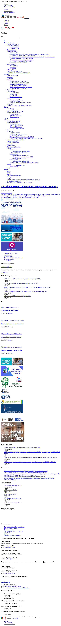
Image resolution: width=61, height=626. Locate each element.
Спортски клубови (15, 101)
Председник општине (13, 44)
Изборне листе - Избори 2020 (21, 161)
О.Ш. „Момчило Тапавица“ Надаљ (19, 82)
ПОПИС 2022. (14, 167)
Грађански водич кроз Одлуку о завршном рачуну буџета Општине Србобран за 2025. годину (31, 457)
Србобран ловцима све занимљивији (11, 350)
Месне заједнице (11, 64)
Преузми (6, 193)
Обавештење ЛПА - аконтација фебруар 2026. (18, 296)
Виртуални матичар (12, 122)
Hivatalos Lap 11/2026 (11, 494)
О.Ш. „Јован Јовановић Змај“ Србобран (21, 87)
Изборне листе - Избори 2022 (21, 155)
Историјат (9, 77)
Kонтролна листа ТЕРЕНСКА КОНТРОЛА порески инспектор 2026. (28, 291)
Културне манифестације (13, 112)
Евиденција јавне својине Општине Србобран (19, 182)
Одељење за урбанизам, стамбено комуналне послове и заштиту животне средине (32, 57)
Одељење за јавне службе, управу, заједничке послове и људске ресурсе (29, 54)
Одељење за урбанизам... (13, 147)
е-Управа (6, 119)
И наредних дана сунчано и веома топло (12, 323)
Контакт (6, 4)
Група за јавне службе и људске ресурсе (24, 55)
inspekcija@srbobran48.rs (11, 559)
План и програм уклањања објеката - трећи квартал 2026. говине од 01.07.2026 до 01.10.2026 (31, 462)
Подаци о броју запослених (14, 71)
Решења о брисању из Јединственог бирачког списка (24, 162)
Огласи (9, 178)
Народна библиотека (12, 109)
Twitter (5, 22)
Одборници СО (14, 48)
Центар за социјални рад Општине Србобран (19, 105)
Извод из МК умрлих (16, 127)
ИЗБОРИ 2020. (14, 159)
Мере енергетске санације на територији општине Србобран (23, 179)
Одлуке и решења (15, 132)
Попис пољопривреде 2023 (17, 165)
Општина (6, 74)
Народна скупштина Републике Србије (14, 527)
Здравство (9, 89)
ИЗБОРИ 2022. (14, 154)
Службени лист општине (14, 121)
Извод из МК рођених (16, 124)
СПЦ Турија (13, 94)
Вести (8, 171)
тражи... (3, 38)
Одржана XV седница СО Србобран (11, 337)
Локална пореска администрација (16, 139)
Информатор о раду (12, 141)
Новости (10, 313)
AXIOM (15, 618)
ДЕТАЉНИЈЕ (4, 272)
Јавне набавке (11, 145)
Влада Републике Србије (10, 528)
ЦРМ (8, 168)
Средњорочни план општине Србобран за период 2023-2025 (26, 138)
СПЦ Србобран (14, 92)
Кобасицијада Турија (15, 115)
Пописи (9, 164)
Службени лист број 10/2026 (13, 502)
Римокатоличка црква (16, 97)
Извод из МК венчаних (16, 125)
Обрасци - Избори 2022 (19, 158)
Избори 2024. (13, 149)
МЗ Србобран (14, 65)
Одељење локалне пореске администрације (22, 60)
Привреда (9, 104)
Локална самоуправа (9, 42)
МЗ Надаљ (13, 68)
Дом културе (10, 108)
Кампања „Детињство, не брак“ (12, 535)
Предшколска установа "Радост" (19, 81)
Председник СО (14, 47)
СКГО (5, 534)
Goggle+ (6, 23)
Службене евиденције (13, 142)
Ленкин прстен (14, 114)
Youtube (6, 25)
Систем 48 (10, 144)
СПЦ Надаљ (13, 95)
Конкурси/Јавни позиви (13, 176)
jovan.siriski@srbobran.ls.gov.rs (13, 586)
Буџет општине (8, 255)
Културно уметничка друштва (15, 111)
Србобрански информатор (14, 181)
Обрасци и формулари (16, 135)
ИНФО (6, 169)
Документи (10, 131)
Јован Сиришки (5, 582)
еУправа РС (7, 532)
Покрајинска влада (9, 529)
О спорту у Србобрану (16, 99)
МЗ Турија (13, 67)
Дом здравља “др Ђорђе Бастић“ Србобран (18, 587)
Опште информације (12, 75)
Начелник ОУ (14, 52)
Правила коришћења (9, 7)
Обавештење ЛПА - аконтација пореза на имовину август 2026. (23, 278)
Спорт (8, 98)
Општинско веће (11, 50)
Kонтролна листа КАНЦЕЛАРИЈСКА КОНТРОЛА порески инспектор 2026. (30, 287)
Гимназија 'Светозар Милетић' (18, 88)
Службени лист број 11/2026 (13, 498)
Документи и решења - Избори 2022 (23, 157)
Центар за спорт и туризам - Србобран (20, 102)
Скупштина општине (13, 45)
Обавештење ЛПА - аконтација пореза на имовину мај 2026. (22, 283)
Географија (10, 78)
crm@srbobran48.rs (10, 547)
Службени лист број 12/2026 (13, 485)
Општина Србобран (6, 267)
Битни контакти (8, 5)
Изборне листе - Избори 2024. (21, 151)
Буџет (8, 129)
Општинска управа (12, 51)
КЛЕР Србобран (11, 70)
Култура (6, 107)
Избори (9, 148)
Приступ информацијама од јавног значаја (18, 72)
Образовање (10, 80)
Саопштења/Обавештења (14, 175)
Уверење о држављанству (17, 128)
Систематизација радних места (18, 62)
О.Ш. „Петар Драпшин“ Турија (18, 84)
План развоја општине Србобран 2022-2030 (22, 137)
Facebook (6, 20)
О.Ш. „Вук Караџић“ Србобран (18, 85)
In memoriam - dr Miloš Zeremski (10, 310)
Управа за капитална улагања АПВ (13, 531)
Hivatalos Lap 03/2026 (11, 490)
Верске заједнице (11, 91)
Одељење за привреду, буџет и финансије (21, 58)
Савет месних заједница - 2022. (18, 152)
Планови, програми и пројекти (18, 134)
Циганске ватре (14, 117)
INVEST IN (7, 118)
